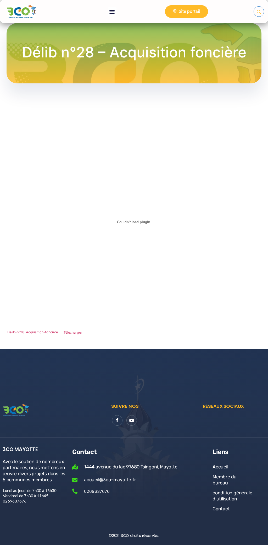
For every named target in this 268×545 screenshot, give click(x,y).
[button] (112, 11)
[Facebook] (117, 420)
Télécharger (73, 332)
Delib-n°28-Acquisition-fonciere (32, 332)
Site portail (189, 11)
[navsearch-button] (259, 11)
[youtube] (131, 420)
